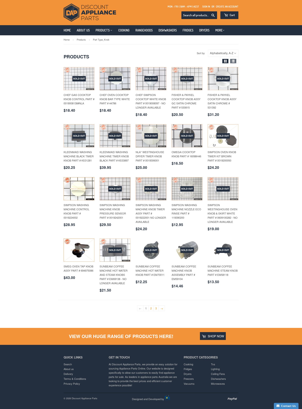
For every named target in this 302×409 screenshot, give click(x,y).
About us (69, 369)
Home (67, 39)
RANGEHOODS (144, 30)
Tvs (213, 364)
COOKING (124, 30)
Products (81, 39)
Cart (232, 15)
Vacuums (189, 383)
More (218, 30)
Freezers (189, 379)
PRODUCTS (103, 30)
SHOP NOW (215, 336)
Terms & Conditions (75, 379)
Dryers (188, 374)
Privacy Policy (72, 383)
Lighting (215, 369)
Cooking (188, 364)
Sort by (201, 53)
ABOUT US (83, 30)
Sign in (206, 6)
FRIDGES (188, 30)
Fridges (188, 369)
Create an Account (227, 6)
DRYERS (204, 30)
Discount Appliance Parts (84, 398)
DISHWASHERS (168, 30)
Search (68, 364)
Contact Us (287, 405)
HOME (67, 30)
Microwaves (218, 383)
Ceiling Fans (218, 374)
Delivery (68, 374)
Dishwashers (218, 379)
